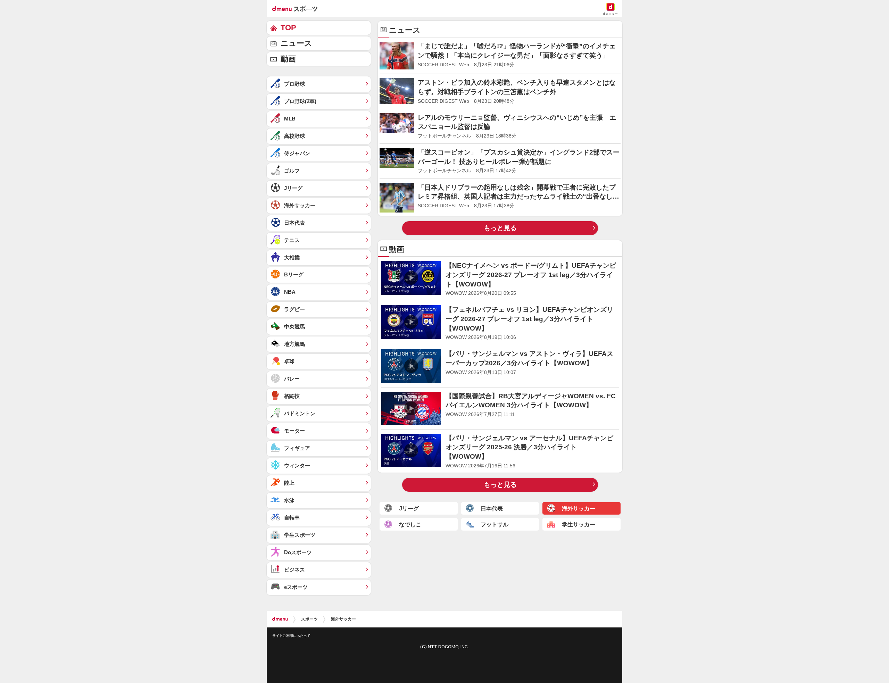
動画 (288, 59)
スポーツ (309, 619)
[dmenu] (280, 619)
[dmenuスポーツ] (297, 8)
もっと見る (500, 228)
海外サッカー (343, 619)
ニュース (296, 43)
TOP (288, 27)
